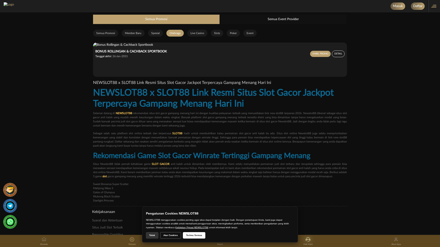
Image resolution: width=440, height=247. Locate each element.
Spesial (155, 33)
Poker (233, 33)
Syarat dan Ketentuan (107, 220)
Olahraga (175, 33)
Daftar (417, 6)
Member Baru (133, 33)
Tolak (152, 235)
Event (250, 33)
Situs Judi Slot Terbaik (107, 227)
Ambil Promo (320, 54)
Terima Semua (194, 235)
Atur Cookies (170, 235)
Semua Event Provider (283, 19)
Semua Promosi (156, 19)
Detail (338, 54)
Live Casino (197, 33)
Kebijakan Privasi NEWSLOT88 (191, 227)
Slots (217, 33)
